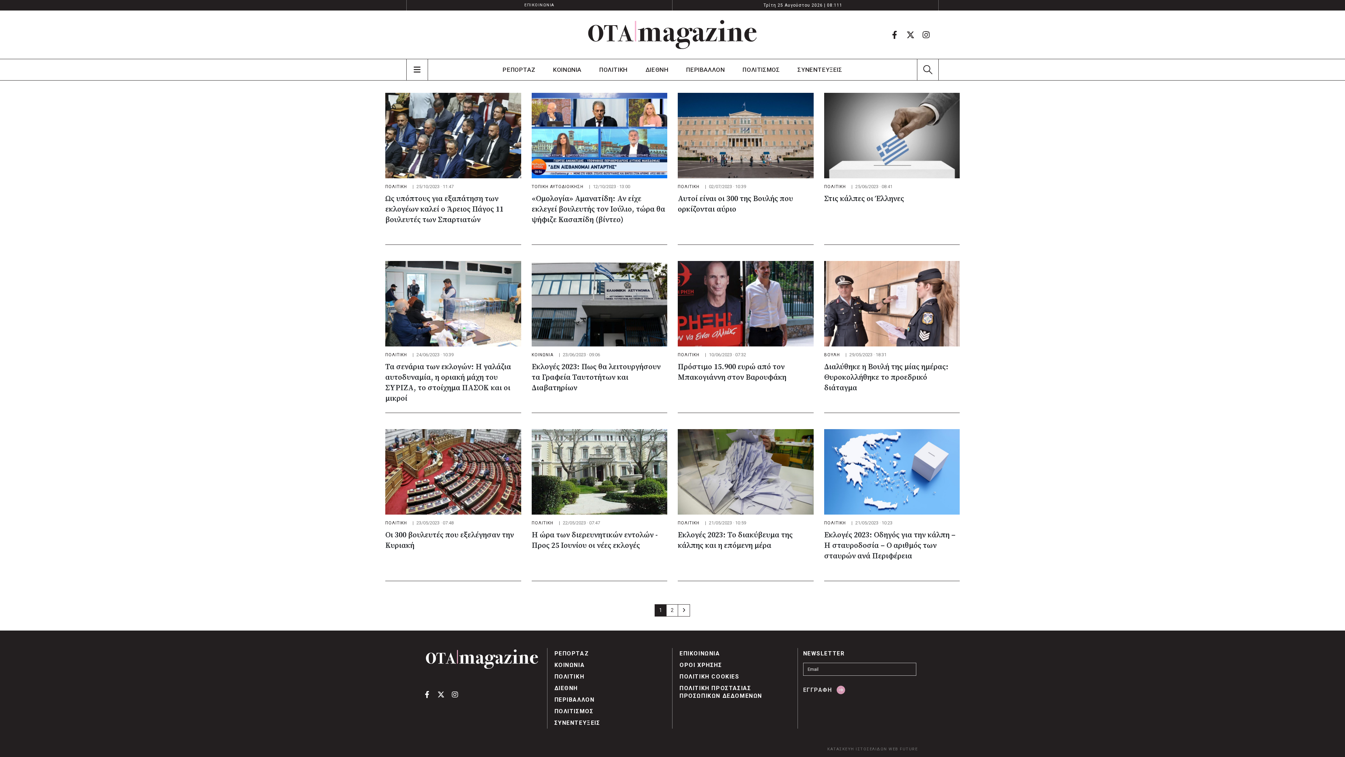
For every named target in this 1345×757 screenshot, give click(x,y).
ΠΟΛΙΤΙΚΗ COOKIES (709, 676)
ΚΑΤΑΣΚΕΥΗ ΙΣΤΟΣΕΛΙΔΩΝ (857, 749)
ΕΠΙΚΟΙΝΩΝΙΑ (539, 5)
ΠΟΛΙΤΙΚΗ (613, 69)
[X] (910, 35)
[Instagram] (926, 35)
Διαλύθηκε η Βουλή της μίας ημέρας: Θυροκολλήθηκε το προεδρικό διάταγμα (886, 377)
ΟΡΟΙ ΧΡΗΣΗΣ (701, 665)
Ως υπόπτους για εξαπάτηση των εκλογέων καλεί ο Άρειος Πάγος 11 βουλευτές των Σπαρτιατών (444, 209)
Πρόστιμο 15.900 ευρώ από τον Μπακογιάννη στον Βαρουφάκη (732, 372)
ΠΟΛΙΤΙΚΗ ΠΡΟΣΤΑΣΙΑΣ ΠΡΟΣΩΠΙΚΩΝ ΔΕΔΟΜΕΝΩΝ (721, 692)
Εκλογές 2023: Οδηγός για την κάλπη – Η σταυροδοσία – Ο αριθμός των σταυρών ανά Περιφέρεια (890, 545)
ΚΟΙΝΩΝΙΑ (567, 69)
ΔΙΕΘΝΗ (657, 69)
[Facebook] (894, 35)
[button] (927, 69)
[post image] (453, 135)
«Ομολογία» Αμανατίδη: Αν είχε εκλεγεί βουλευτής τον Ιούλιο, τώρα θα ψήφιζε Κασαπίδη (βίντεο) (598, 209)
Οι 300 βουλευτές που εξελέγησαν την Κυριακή (449, 540)
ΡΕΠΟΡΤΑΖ (519, 69)
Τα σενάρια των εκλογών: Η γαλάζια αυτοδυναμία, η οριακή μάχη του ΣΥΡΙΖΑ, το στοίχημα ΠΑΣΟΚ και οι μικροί (448, 382)
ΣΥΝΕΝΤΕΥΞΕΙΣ (820, 69)
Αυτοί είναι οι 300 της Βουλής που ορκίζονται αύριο (735, 204)
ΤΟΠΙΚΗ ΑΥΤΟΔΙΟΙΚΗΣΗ (558, 186)
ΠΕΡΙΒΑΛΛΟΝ (705, 69)
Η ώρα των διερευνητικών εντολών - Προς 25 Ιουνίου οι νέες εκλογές (595, 540)
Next (684, 610)
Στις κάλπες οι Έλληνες (864, 199)
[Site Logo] (672, 34)
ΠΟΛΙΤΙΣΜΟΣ (761, 69)
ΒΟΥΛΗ (832, 354)
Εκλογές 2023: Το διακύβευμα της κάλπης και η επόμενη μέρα (735, 540)
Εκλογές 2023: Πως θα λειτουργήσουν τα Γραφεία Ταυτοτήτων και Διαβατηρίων (596, 377)
